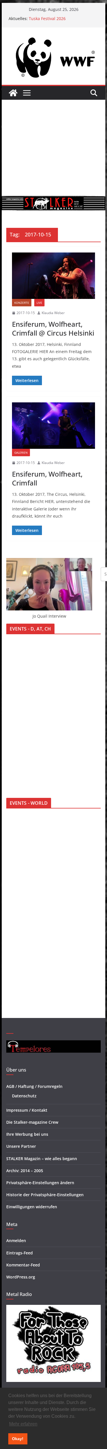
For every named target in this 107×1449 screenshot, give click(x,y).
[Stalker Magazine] (13, 93)
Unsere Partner (21, 1146)
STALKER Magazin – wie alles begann (41, 1158)
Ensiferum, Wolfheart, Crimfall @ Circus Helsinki (53, 328)
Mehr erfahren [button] (23, 1423)
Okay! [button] (17, 1438)
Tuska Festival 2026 (47, 18)
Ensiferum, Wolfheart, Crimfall (47, 478)
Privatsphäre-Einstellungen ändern (40, 1182)
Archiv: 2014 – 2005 (24, 1170)
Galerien (21, 453)
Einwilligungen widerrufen (31, 1206)
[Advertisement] (53, 148)
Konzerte (21, 303)
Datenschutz (24, 1096)
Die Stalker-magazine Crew (32, 1122)
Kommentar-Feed (23, 1265)
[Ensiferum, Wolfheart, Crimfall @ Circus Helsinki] (53, 275)
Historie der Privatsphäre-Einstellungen (45, 1194)
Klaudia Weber (53, 312)
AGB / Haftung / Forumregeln (34, 1086)
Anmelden (16, 1240)
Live (39, 303)
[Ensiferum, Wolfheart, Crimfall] (53, 425)
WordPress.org (20, 1277)
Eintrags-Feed (19, 1253)
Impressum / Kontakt (26, 1110)
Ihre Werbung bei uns (27, 1134)
